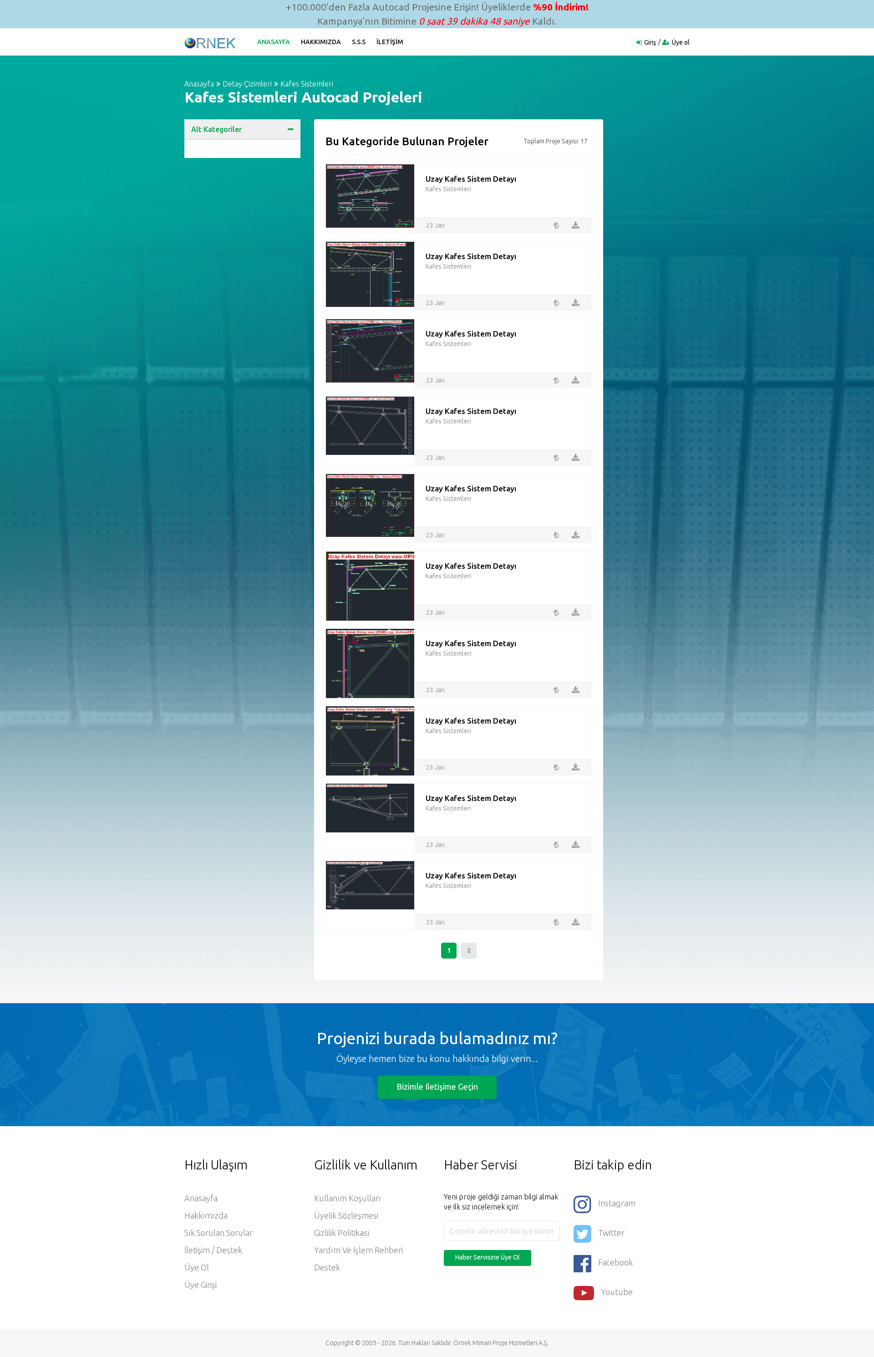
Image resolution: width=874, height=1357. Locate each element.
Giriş (650, 42)
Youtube (617, 1291)
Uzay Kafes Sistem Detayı (471, 178)
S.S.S (359, 42)
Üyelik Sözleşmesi (346, 1215)
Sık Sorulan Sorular (218, 1232)
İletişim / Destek (213, 1250)
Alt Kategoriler (216, 129)
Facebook (615, 1262)
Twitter (611, 1232)
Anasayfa (273, 42)
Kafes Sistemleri (306, 84)
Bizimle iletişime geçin (437, 1086)
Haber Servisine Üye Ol (487, 1257)
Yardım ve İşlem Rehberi (358, 1250)
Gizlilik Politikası (342, 1232)
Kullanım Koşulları (347, 1198)
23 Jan (435, 225)
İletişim (389, 42)
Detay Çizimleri (247, 84)
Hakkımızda (321, 42)
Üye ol (681, 42)
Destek (327, 1267)
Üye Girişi (200, 1284)
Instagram (616, 1203)
